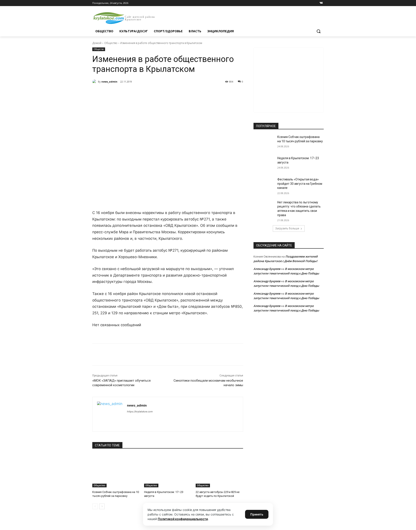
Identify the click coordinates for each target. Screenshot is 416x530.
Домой (96, 43)
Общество (110, 43)
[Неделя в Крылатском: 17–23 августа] (168, 470)
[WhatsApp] (152, 92)
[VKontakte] (321, 3)
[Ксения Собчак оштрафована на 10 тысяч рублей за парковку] (116, 470)
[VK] (132, 92)
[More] (172, 92)
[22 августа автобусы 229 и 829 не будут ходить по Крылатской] (219, 470)
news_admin (109, 81)
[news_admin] (95, 81)
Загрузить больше (287, 228)
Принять (256, 514)
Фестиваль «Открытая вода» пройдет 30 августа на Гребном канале (299, 184)
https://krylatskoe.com (140, 411)
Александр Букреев (267, 269)
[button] (318, 31)
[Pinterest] (162, 92)
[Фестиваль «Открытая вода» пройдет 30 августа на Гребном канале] (264, 184)
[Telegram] (142, 92)
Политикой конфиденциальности (183, 519)
